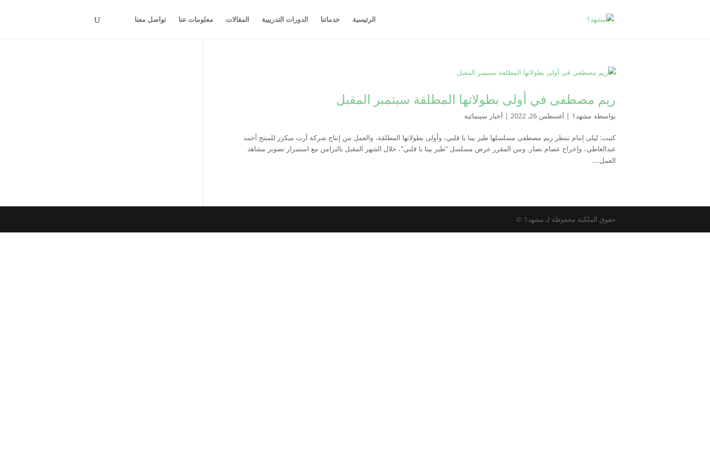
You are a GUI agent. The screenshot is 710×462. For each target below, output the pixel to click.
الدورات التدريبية (285, 20)
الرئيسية (364, 20)
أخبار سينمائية (483, 115)
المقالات (237, 20)
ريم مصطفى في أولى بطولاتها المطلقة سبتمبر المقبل (476, 99)
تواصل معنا (150, 20)
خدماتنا (330, 20)
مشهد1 (582, 115)
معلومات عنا (196, 20)
